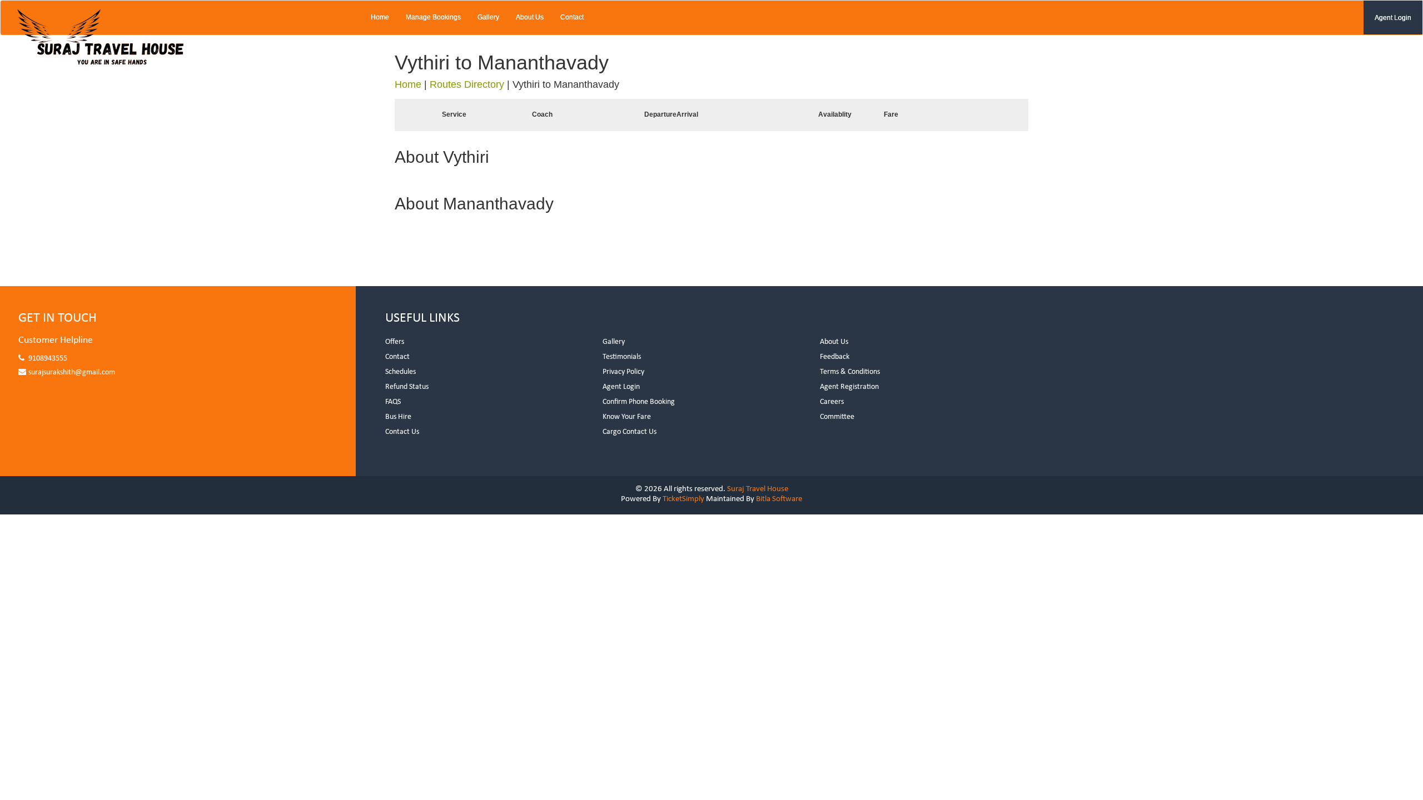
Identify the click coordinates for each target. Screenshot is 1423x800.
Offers (394, 342)
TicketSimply (683, 499)
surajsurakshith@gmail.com (71, 372)
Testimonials (622, 357)
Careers (832, 402)
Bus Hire (398, 417)
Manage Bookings (433, 17)
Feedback (834, 357)
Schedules (400, 372)
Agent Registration (849, 387)
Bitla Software (779, 499)
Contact (572, 17)
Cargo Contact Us (629, 432)
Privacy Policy (623, 372)
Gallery (488, 17)
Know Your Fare (627, 417)
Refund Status (407, 387)
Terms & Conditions (850, 372)
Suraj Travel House (757, 489)
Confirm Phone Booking (639, 402)
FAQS (393, 402)
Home (380, 17)
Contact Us (402, 432)
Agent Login (1393, 18)
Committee (837, 417)
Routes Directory (467, 84)
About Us (530, 17)
